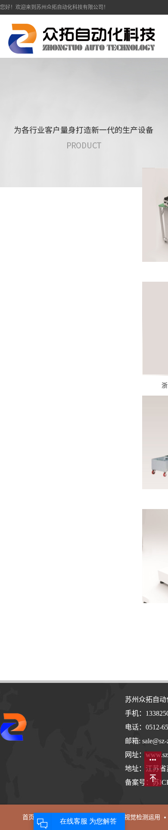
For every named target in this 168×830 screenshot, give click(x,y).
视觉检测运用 (142, 817)
